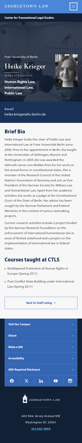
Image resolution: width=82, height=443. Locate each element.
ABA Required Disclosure (24, 369)
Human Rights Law (20, 82)
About (12, 335)
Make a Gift (15, 347)
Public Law (13, 93)
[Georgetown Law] (26, 6)
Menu (73, 6)
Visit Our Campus (19, 324)
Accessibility (16, 358)
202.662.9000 (41, 429)
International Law (19, 87)
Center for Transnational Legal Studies (29, 17)
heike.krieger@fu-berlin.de (25, 114)
